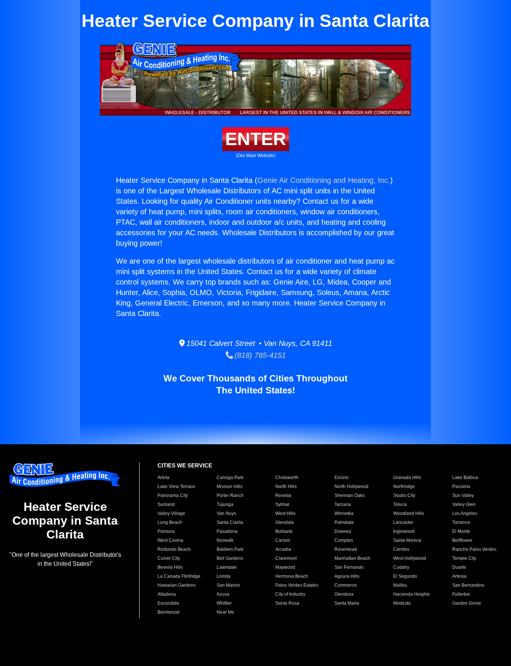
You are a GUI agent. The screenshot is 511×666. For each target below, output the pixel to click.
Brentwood (168, 612)
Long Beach (169, 522)
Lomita (223, 576)
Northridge (404, 486)
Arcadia (283, 549)
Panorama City (172, 495)
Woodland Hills (408, 513)
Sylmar (282, 504)
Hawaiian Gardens (176, 585)
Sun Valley (463, 495)
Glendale (284, 522)
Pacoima (461, 486)
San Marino (228, 585)
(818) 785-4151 (259, 355)
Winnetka (344, 513)
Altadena (166, 594)
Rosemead (345, 549)
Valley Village (171, 513)
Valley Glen (463, 504)
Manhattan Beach (352, 558)
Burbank (284, 531)
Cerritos (401, 549)
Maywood (285, 567)
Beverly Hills (170, 567)
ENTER (255, 139)
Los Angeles (464, 513)
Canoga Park (230, 477)
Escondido (168, 603)
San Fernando (349, 567)
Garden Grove (466, 603)
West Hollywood (409, 558)
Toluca (400, 504)
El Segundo (405, 576)
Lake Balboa (465, 477)
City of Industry (290, 594)
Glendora (344, 594)
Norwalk (225, 540)
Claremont (286, 558)
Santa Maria (346, 603)
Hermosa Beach (291, 576)
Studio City (404, 495)
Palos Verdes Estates (296, 585)
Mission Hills (229, 486)
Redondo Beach (174, 549)
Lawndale (227, 567)
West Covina (170, 540)
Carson (282, 540)
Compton (343, 540)
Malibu (400, 585)
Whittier (224, 603)
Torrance (461, 522)
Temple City (464, 558)
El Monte (461, 531)
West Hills (285, 513)
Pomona (166, 531)
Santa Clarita (230, 522)
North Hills (286, 486)
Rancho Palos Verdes (474, 549)
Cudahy (401, 567)
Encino (341, 477)
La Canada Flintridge (179, 576)
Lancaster (403, 522)
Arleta (163, 477)
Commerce (345, 585)
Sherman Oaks (349, 495)
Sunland (166, 504)
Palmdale (344, 522)
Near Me (225, 612)
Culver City (168, 558)
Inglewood (403, 531)
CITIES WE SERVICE (184, 465)
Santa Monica (407, 540)
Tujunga (225, 504)
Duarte (459, 567)
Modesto (402, 603)
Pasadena (227, 531)
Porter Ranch (230, 495)
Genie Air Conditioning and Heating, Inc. (323, 180)
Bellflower (462, 540)
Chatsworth (287, 477)
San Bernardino (468, 585)
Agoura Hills (346, 576)
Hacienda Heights (411, 594)
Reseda (283, 495)
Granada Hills (407, 477)
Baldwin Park (230, 549)
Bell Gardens (230, 558)
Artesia (459, 576)
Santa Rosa (287, 603)
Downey (342, 531)
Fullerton (461, 594)
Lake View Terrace (176, 486)
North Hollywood (351, 486)
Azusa (223, 594)
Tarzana (342, 504)
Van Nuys (226, 513)
